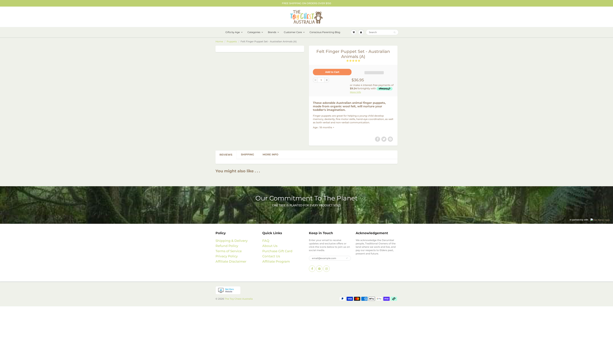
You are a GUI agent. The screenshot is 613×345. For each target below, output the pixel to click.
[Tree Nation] (306, 290)
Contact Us (271, 256)
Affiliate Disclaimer (231, 261)
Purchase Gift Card (277, 251)
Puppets (232, 41)
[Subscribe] (347, 258)
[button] (353, 60)
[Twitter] (383, 139)
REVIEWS (225, 154)
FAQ (265, 241)
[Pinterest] (390, 139)
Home (219, 41)
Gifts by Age (232, 32)
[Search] (395, 32)
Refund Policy (227, 246)
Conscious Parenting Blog (325, 32)
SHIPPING (247, 154)
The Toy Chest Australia (239, 298)
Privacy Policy (227, 256)
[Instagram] (326, 268)
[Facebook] (377, 139)
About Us (269, 246)
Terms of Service (229, 251)
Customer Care (293, 32)
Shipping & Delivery (232, 241)
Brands (272, 32)
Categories (253, 32)
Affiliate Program (276, 261)
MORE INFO (270, 154)
